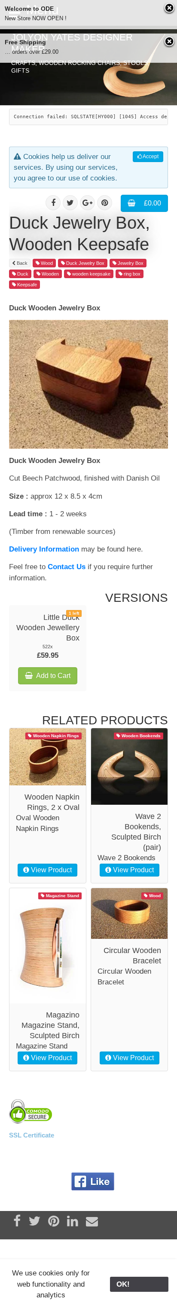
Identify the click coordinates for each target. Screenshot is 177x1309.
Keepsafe (26, 284)
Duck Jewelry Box (84, 263)
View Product (50, 870)
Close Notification (169, 8)
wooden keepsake (90, 273)
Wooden (49, 273)
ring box (131, 273)
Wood (46, 263)
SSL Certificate (31, 1135)
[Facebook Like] (93, 1182)
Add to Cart (52, 675)
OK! (139, 1284)
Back (21, 263)
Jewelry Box (129, 263)
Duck (22, 273)
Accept (150, 156)
